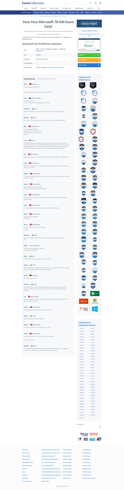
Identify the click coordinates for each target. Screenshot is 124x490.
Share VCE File (26, 459)
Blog (23, 472)
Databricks (72, 12)
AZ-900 (93, 345)
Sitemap (24, 475)
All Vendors (25, 450)
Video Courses (54, 8)
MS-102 (93, 351)
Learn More (83, 60)
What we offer (26, 456)
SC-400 (93, 412)
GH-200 (93, 392)
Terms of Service (26, 481)
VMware (87, 12)
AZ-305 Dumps (86, 459)
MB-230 (82, 387)
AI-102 (92, 379)
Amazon (54, 12)
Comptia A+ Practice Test (48, 456)
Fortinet (65, 12)
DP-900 (93, 390)
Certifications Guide (27, 462)
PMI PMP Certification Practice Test (51, 472)
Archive (24, 469)
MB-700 (93, 406)
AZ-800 (82, 381)
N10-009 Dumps (67, 465)
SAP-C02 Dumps (67, 459)
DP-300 (82, 376)
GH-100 (93, 404)
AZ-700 (82, 353)
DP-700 (82, 337)
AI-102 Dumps (86, 462)
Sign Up (81, 55)
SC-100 (82, 351)
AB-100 (93, 331)
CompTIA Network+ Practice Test (51, 453)
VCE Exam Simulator (87, 34)
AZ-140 (82, 370)
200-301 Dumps (67, 453)
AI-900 (92, 367)
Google (59, 12)
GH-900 (82, 398)
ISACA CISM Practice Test (48, 478)
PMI (78, 12)
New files (43, 8)
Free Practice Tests (27, 465)
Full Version (83, 65)
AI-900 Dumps (67, 456)
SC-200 (93, 339)
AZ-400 (82, 365)
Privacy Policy (45, 481)
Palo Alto (93, 12)
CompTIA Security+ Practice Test (50, 450)
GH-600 (82, 401)
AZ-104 (82, 328)
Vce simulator (67, 8)
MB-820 (82, 392)
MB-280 (82, 404)
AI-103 (92, 328)
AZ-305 (82, 331)
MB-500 (93, 395)
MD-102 (82, 339)
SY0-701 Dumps (67, 450)
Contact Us (25, 478)
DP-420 (93, 401)
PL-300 (93, 337)
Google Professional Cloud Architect (51, 475)
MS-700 (93, 373)
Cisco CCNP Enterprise (48, 465)
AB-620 (82, 359)
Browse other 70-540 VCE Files (55, 67)
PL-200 (82, 384)
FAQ (99, 8)
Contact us (90, 8)
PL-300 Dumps (86, 465)
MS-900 (82, 415)
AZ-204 (82, 373)
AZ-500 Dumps (86, 475)
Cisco (41, 12)
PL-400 (93, 362)
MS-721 (93, 398)
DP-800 (93, 359)
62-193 (82, 418)
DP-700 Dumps (86, 456)
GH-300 (82, 342)
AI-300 (92, 365)
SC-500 (93, 348)
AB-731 (82, 356)
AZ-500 (93, 353)
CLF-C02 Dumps (67, 475)
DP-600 (82, 348)
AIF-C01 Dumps (67, 462)
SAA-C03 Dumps (86, 453)
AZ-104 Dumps (86, 450)
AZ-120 (82, 412)
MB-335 (93, 409)
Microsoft (36, 12)
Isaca (82, 12)
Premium (34, 8)
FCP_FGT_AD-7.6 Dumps (89, 478)
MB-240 (93, 415)
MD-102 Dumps (67, 472)
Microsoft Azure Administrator (50, 459)
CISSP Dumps (66, 478)
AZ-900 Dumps (67, 469)
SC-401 (82, 345)
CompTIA (47, 12)
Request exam (79, 8)
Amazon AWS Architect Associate (51, 469)
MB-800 (82, 390)
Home (25, 8)
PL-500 (82, 409)
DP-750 (93, 370)
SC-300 (82, 334)
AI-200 (81, 379)
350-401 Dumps (86, 469)
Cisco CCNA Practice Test (48, 462)
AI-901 (92, 342)
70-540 (36, 16)
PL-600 (82, 395)
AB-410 (93, 376)
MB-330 (93, 387)
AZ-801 (82, 362)
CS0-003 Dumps (86, 472)
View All (100, 12)
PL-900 (93, 381)
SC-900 (82, 367)
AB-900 (93, 334)
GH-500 (82, 406)
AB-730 (93, 356)
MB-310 (93, 384)
